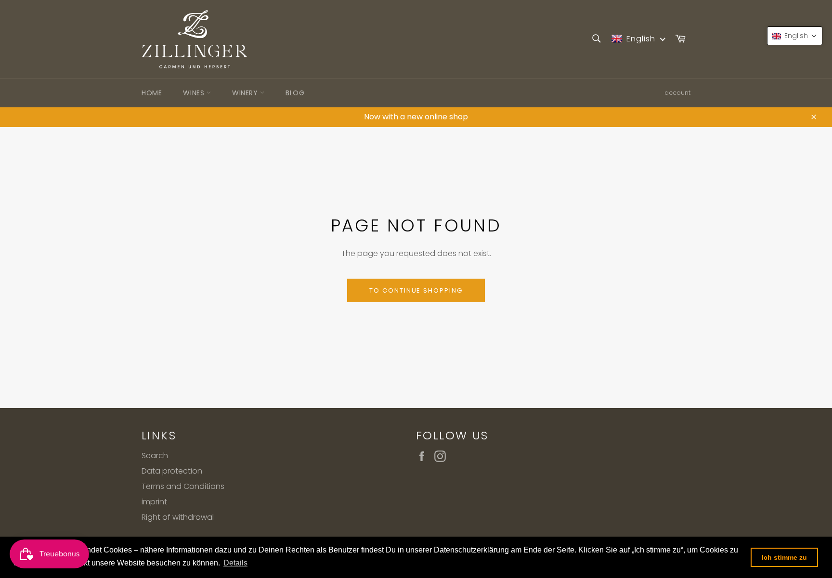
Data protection (172, 470)
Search (155, 455)
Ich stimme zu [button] (784, 557)
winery (246, 93)
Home (152, 93)
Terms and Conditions (183, 486)
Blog (295, 93)
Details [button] (235, 563)
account (677, 92)
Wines (195, 93)
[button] (794, 36)
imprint (154, 501)
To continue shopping (416, 290)
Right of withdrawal (178, 517)
